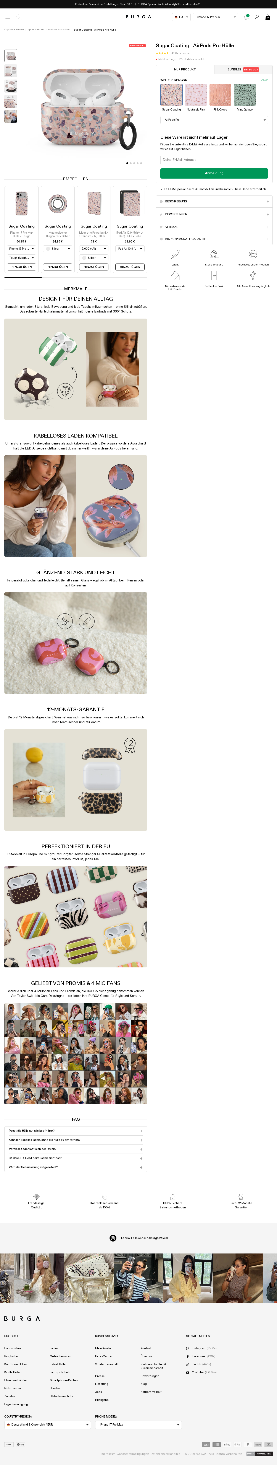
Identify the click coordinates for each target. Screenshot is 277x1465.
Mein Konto (103, 1348)
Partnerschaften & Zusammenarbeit (153, 1366)
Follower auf (144, 1238)
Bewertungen (150, 1376)
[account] (257, 17)
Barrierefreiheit (151, 1391)
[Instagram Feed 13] (39, 1278)
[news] (246, 17)
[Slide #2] (134, 163)
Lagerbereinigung (16, 1404)
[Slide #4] (141, 163)
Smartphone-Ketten (64, 1380)
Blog (144, 1383)
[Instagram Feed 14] (89, 1278)
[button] (173, 53)
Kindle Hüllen (12, 1372)
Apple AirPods (35, 29)
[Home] (138, 17)
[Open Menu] (7, 17)
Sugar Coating (21, 226)
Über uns (147, 1356)
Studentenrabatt (107, 1364)
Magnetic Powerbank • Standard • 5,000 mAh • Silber (93, 234)
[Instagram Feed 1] (138, 1278)
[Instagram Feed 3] (238, 1278)
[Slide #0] (127, 163)
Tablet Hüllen (58, 1364)
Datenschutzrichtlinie (165, 1453)
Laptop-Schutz (60, 1372)
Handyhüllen (12, 1348)
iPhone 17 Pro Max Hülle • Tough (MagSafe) (21, 234)
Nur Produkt (185, 69)
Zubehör (10, 1396)
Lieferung (101, 1383)
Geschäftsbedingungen (133, 1453)
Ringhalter (11, 1356)
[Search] (19, 17)
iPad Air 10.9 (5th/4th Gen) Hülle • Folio (129, 234)
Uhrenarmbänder (15, 1380)
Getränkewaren (60, 1356)
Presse (100, 1376)
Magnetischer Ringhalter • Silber (57, 234)
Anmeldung (214, 173)
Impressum (108, 1453)
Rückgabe (102, 1400)
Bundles (243, 69)
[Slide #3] (137, 163)
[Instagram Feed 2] (188, 1278)
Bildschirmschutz (61, 1396)
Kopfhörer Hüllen (14, 29)
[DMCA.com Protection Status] (259, 1454)
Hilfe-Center (104, 1356)
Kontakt (146, 1348)
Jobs (98, 1391)
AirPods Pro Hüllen (59, 29)
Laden (54, 1348)
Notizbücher (12, 1388)
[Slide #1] (131, 163)
